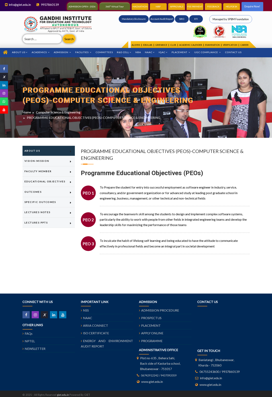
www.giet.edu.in (152, 381)
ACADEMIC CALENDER (190, 45)
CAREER (244, 45)
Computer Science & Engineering (58, 112)
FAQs (28, 333)
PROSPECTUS (151, 318)
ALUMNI (136, 45)
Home (27, 112)
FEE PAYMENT (195, 6)
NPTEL (30, 341)
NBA (138, 52)
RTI (196, 18)
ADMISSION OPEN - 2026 (81, 6)
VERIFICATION (230, 45)
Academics (39, 52)
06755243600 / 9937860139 (220, 371)
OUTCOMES (33, 191)
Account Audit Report (162, 18)
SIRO (181, 18)
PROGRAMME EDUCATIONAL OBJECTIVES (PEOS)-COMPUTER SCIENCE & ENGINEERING (93, 117)
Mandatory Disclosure (134, 18)
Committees (104, 52)
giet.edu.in (63, 394)
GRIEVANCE (161, 45)
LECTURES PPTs (36, 222)
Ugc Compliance (206, 52)
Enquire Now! (252, 6)
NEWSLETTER (35, 348)
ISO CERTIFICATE (96, 333)
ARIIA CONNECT (95, 325)
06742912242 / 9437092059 (159, 375)
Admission (61, 52)
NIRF (158, 6)
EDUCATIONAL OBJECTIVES (45, 181)
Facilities (82, 52)
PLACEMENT (151, 325)
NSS (86, 310)
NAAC (148, 52)
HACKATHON (140, 6)
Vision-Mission (36, 160)
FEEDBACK (213, 6)
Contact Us (233, 52)
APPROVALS (176, 6)
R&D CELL (123, 52)
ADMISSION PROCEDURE (160, 310)
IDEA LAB (147, 45)
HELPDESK (231, 6)
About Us (18, 52)
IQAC (162, 52)
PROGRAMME (151, 341)
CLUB (173, 45)
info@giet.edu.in (20, 4)
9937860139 (49, 4)
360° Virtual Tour (115, 6)
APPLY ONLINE (152, 333)
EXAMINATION (212, 45)
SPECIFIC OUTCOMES (40, 201)
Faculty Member (38, 171)
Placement (180, 52)
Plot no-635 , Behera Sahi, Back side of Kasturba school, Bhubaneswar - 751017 (160, 363)
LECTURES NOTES (37, 212)
